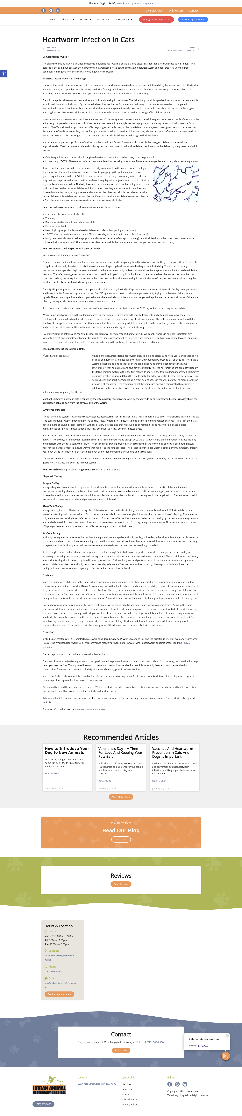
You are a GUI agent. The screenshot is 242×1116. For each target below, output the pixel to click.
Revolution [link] (48, 687)
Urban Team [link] (103, 19)
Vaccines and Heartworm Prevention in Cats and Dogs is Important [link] (172, 752)
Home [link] (53, 19)
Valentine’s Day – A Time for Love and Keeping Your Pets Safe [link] (120, 752)
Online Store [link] (176, 10)
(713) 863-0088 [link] (53, 972)
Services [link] (84, 19)
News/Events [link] (122, 19)
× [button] (227, 1035)
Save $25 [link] (135, 4)
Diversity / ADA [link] (154, 10)
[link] (3, 73)
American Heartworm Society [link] (90, 709)
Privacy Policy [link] (129, 1104)
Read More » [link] (52, 773)
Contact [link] (193, 10)
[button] (226, 1056)
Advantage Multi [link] (52, 698)
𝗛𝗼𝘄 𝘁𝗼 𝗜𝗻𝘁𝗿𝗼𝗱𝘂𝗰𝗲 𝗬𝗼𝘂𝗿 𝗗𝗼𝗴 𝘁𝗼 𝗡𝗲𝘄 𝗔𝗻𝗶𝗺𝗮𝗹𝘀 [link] (67, 750)
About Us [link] (67, 19)
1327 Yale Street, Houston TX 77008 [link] (96, 1084)
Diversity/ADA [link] (129, 1099)
